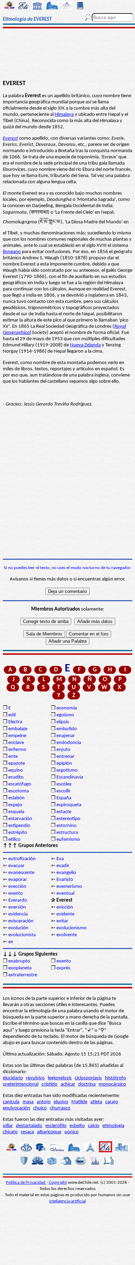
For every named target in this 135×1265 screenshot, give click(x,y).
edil (12, 715)
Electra (15, 722)
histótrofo (115, 1078)
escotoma (18, 791)
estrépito (17, 832)
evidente (65, 914)
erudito (16, 777)
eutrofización (22, 859)
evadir (62, 865)
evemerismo (69, 886)
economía (66, 708)
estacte (63, 812)
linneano (12, 251)
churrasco (60, 1108)
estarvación (20, 818)
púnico (71, 1132)
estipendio (19, 825)
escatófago (19, 784)
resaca (27, 1132)
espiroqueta (68, 805)
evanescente (21, 872)
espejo (15, 805)
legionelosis (60, 1078)
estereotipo (68, 818)
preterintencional (20, 1084)
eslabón (16, 798)
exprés (63, 968)
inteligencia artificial (67, 1201)
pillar (8, 1125)
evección (17, 886)
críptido (49, 1084)
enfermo (17, 749)
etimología (113, 1125)
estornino (66, 825)
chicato (10, 1132)
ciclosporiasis (88, 1078)
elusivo (61, 1102)
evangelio (66, 872)
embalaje (17, 729)
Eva (60, 859)
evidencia (18, 914)
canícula (11, 1102)
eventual (65, 893)
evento (15, 893)
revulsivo (35, 1078)
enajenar (65, 735)
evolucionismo (71, 928)
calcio (93, 1125)
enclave (16, 742)
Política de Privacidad (26, 1182)
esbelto (77, 1125)
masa (28, 1102)
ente (13, 756)
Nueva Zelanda (85, 345)
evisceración (21, 921)
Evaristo (64, 879)
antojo (44, 1102)
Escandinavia (69, 777)
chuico (40, 1108)
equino (15, 770)
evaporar (17, 879)
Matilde (79, 1102)
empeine (17, 735)
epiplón (64, 763)
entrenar (65, 756)
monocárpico (112, 1084)
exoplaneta (20, 968)
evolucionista (22, 935)
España (63, 798)
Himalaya (64, 114)
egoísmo (65, 715)
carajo (111, 1102)
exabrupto (19, 961)
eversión (17, 907)
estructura (67, 832)
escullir (63, 791)
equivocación (16, 1108)
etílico (14, 839)
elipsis (62, 722)
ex (10, 942)
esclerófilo (55, 1125)
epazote (16, 763)
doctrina (87, 1084)
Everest (10, 138)
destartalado (29, 1125)
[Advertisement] (67, 54)
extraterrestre (22, 975)
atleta (96, 1102)
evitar (62, 921)
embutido (66, 729)
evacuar (16, 865)
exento (63, 961)
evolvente (66, 935)
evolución (18, 928)
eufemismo (68, 839)
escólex (64, 784)
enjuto (63, 749)
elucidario (13, 1078)
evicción (64, 907)
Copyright (58, 1182)
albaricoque (49, 1132)
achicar (68, 1084)
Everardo (17, 900)
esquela (16, 812)
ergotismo (67, 770)
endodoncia (68, 742)
